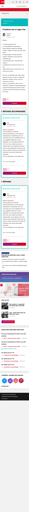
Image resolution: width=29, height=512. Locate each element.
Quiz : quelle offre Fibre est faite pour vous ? (17, 313)
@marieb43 (10, 129)
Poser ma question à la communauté (11, 278)
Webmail (20, 2)
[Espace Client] (23, 2)
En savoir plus (4, 386)
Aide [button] (2, 6)
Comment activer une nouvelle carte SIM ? (13, 259)
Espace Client (23, 2)
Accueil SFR (2, 2)
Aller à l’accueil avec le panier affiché (16, 2)
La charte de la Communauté (9, 394)
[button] (4, 99)
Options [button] (26, 13)
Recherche (13, 2)
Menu (27, 2)
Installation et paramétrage (11, 355)
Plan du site (4, 398)
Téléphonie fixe (5, 13)
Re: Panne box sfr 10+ (7, 352)
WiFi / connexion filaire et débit (12, 338)
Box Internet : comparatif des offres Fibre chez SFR (16, 305)
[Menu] (27, 2)
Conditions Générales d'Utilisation (10, 396)
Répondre (14, 103)
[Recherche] (13, 2)
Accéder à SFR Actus (8, 321)
